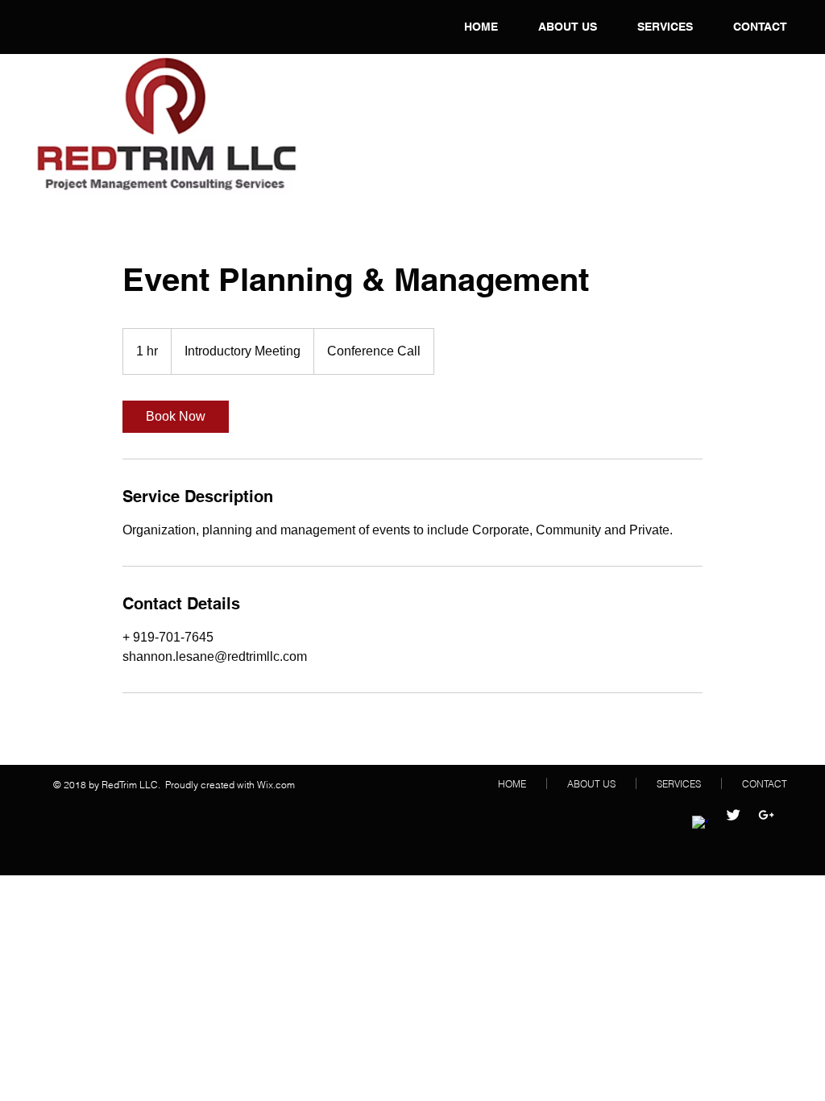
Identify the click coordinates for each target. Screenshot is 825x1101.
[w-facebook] (700, 824)
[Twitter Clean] (733, 815)
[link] (175, 417)
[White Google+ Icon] (766, 815)
